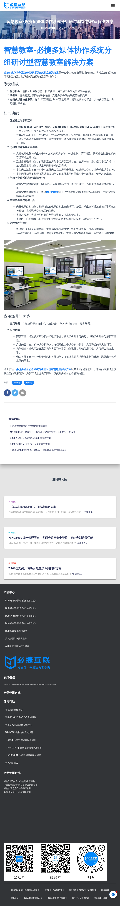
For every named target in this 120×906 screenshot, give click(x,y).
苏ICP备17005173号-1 (54, 890)
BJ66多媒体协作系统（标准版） (21, 623)
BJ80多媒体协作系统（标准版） (21, 608)
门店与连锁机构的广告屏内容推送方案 (28, 426)
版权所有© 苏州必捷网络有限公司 (25, 890)
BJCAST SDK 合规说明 (57, 898)
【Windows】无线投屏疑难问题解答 (23, 747)
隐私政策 (15, 898)
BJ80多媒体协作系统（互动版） (21, 600)
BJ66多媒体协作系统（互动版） (21, 616)
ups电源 (53, 684)
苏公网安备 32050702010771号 (82, 890)
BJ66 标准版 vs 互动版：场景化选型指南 (30, 444)
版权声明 (105, 890)
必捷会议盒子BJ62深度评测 (17, 788)
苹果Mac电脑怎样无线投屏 (18, 725)
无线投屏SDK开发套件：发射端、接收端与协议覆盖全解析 (38, 450)
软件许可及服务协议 (80, 898)
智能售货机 (29, 684)
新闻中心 (29, 383)
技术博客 (17, 383)
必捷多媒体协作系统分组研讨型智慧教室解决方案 (31, 72)
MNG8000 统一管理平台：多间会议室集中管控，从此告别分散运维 (42, 432)
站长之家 (21, 684)
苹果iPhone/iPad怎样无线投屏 (20, 717)
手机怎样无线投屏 (14, 710)
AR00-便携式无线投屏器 (17, 646)
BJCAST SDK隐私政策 (33, 898)
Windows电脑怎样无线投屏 (19, 732)
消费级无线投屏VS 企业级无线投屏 (21, 785)
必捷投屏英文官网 (43, 684)
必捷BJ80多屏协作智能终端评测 (19, 781)
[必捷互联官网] (16, 5)
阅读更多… (89, 512)
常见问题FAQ (11, 763)
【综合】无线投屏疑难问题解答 (20, 740)
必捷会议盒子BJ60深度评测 (17, 792)
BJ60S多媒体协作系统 (16, 631)
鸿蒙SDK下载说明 (101, 898)
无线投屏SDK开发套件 (16, 638)
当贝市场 (15, 684)
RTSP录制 (52, 192)
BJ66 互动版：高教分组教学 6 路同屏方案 (30, 438)
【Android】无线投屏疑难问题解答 (23, 755)
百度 (34, 684)
